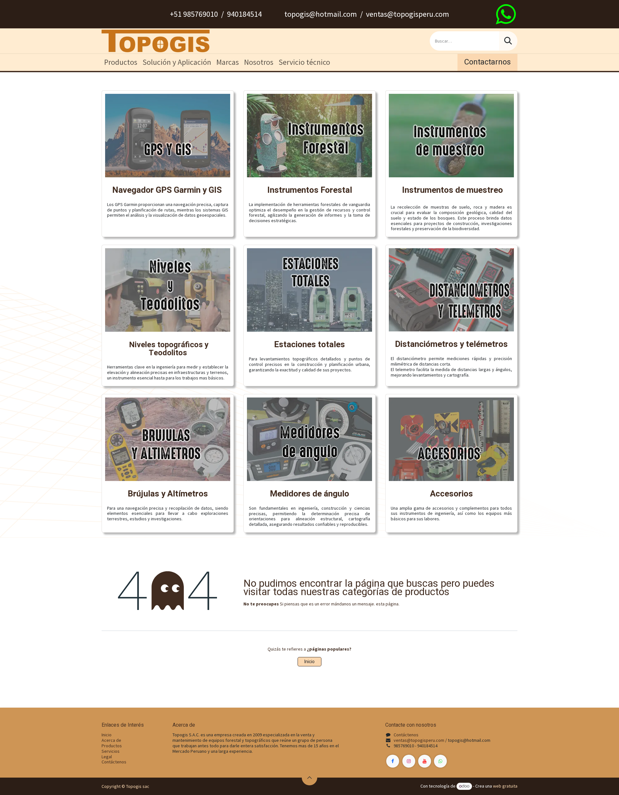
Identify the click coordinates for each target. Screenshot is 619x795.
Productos (112, 746)
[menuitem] (121, 62)
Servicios (111, 751)
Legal (107, 757)
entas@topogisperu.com (420, 740)
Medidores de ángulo (309, 494)
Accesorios (451, 494)
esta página (387, 604)
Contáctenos (114, 762)
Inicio (309, 661)
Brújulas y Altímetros (168, 494)
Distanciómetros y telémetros (451, 344)
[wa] (506, 14)
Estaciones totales (309, 345)
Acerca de (111, 740)
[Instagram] (408, 761)
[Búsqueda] (508, 41)
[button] (309, 777)
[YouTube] (424, 761)
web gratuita (505, 786)
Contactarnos (487, 62)
